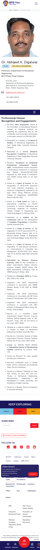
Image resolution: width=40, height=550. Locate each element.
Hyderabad (31, 491)
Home (10, 10)
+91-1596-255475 (12, 97)
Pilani (6, 66)
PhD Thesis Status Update (28, 507)
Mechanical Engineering (21, 66)
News (33, 457)
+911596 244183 (12, 102)
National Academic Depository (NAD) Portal (15, 523)
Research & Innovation (10, 485)
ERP (10, 506)
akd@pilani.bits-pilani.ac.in (15, 92)
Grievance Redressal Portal (14, 513)
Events (8, 461)
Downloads (21, 484)
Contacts (31, 484)
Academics (31, 477)
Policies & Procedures (21, 478)
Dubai (8, 497)
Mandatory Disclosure (26, 521)
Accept (33, 474)
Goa (18, 491)
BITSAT (8, 457)
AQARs (16, 461)
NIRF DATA (25, 461)
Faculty (16, 10)
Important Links (10, 478)
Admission (17, 457)
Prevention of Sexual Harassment (27, 514)
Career (26, 457)
